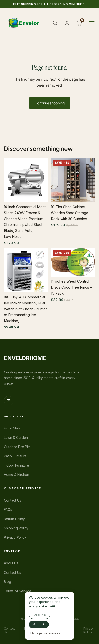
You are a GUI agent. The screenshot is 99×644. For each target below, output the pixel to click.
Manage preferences (45, 633)
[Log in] (67, 23)
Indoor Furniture (16, 465)
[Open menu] (91, 23)
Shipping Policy (16, 528)
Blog (7, 582)
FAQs (8, 509)
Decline (39, 615)
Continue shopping (50, 103)
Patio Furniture (15, 456)
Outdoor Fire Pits (17, 447)
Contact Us (12, 500)
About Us (11, 563)
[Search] (55, 23)
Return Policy (14, 519)
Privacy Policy (15, 537)
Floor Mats (12, 428)
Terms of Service (17, 591)
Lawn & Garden (16, 438)
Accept (38, 624)
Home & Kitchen (16, 475)
